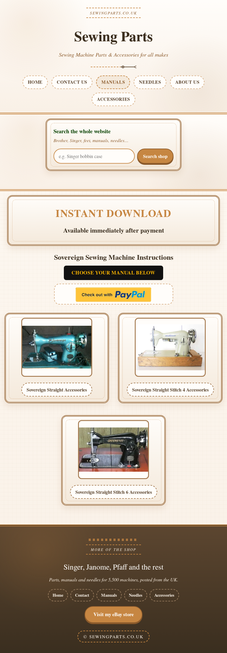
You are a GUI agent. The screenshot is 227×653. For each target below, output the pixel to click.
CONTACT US (72, 82)
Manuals (109, 595)
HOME (35, 82)
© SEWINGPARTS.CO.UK (113, 636)
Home (58, 595)
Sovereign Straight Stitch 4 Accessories (170, 389)
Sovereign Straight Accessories (57, 389)
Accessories (164, 595)
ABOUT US (187, 82)
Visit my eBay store (113, 614)
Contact (82, 595)
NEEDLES (150, 82)
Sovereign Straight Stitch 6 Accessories (113, 491)
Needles (135, 595)
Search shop (155, 156)
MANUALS (113, 82)
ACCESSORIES (113, 99)
